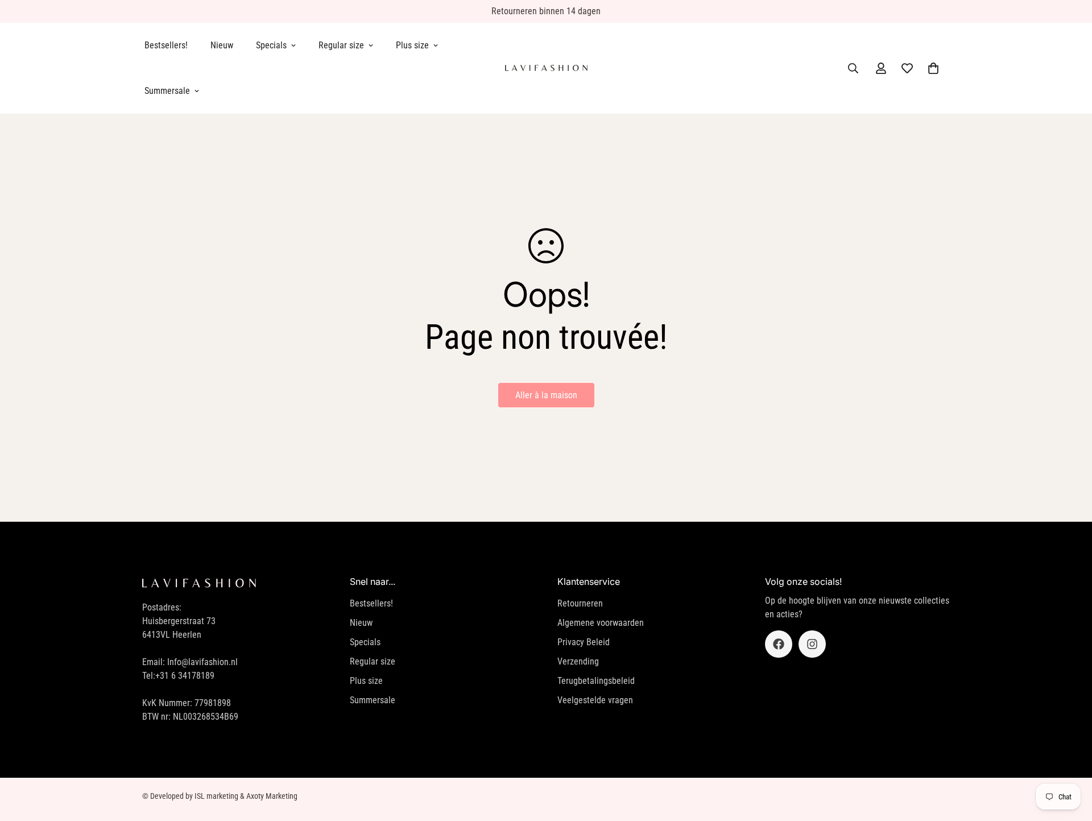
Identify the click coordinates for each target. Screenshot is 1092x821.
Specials (271, 45)
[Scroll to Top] (1070, 759)
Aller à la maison (546, 395)
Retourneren (580, 603)
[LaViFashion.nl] (546, 68)
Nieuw (221, 45)
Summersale (167, 90)
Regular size (341, 45)
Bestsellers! (166, 45)
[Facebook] (778, 644)
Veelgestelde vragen (595, 700)
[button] (933, 68)
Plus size (412, 45)
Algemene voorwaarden (600, 622)
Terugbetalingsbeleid (596, 680)
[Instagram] (812, 644)
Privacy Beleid (583, 642)
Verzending (578, 661)
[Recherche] (853, 68)
